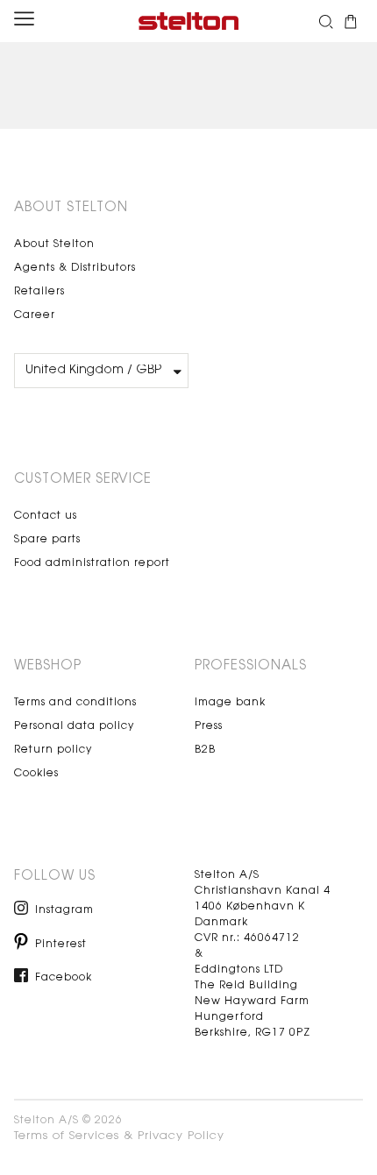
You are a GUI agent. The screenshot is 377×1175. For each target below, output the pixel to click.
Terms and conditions (75, 702)
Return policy (53, 750)
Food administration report (92, 563)
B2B (205, 750)
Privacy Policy (181, 1136)
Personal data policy (74, 726)
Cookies (36, 773)
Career (34, 315)
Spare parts (47, 539)
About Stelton (54, 244)
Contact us (45, 516)
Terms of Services (66, 1136)
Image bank (230, 702)
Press (209, 726)
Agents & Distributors (75, 268)
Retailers (39, 292)
